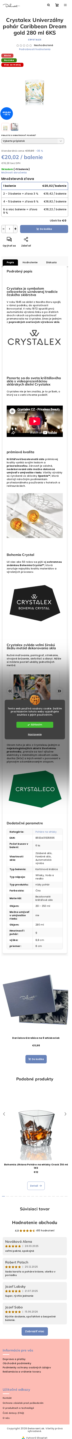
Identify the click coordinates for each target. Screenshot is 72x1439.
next (65, 1114)
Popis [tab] (10, 262)
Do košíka (46, 229)
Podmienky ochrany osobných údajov (27, 1367)
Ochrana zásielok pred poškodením (23, 1403)
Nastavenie (35, 734)
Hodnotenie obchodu (34, 1222)
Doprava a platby (14, 1359)
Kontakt (7, 1398)
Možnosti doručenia (14, 172)
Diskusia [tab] (51, 262)
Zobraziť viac (34, 1331)
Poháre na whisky (46, 832)
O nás (6, 1418)
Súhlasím (36, 724)
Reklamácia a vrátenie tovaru (22, 1371)
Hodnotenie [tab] (30, 262)
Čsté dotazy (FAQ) (13, 1413)
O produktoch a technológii (18, 1408)
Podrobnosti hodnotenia (35, 49)
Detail (34, 1185)
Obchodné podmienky (17, 1363)
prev (4, 1114)
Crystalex (35, 39)
